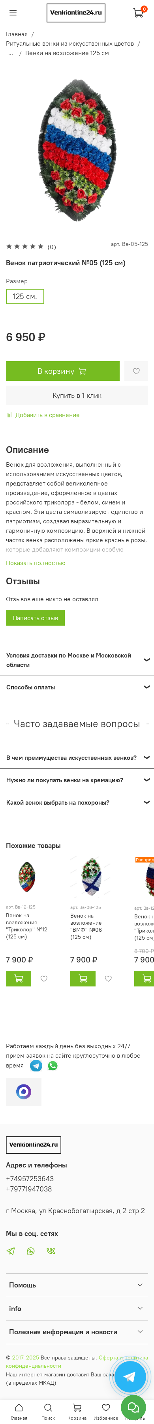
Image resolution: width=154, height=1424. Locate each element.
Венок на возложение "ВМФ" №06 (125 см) (86, 926)
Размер (17, 281)
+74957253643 (30, 1179)
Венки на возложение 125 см (67, 53)
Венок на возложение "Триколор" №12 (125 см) (26, 926)
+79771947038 (29, 1189)
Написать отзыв (35, 618)
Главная (17, 34)
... (10, 52)
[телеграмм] (36, 1065)
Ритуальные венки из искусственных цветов (70, 43)
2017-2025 (25, 1357)
